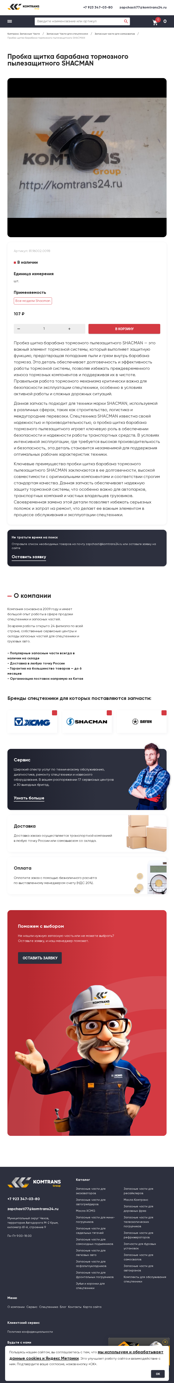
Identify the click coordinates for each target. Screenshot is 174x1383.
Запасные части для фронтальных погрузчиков (95, 1275)
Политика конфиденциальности (30, 1331)
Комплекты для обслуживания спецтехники (145, 1279)
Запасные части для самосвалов (138, 1257)
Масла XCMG (85, 1210)
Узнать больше (29, 798)
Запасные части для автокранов (138, 1268)
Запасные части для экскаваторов (90, 1191)
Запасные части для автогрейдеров (90, 1202)
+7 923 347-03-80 (98, 7)
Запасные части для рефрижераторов (138, 1235)
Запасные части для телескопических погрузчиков (138, 1222)
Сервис (31, 1307)
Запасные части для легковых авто (90, 1253)
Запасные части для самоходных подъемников (94, 1242)
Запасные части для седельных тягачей (90, 1230)
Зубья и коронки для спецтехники (90, 1286)
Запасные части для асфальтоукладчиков (91, 1264)
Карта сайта (92, 1307)
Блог (63, 1307)
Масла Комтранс (136, 1199)
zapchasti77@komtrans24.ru (143, 7)
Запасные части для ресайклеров (138, 1191)
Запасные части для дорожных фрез (138, 1208)
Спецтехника (48, 1307)
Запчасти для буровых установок (140, 1246)
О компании (16, 1307)
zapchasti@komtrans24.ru (104, 544)
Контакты (74, 1307)
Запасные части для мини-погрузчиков (95, 1219)
